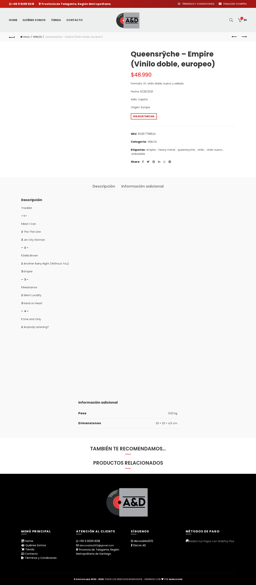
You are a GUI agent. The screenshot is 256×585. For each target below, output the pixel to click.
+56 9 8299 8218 (23, 4)
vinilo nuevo (214, 150)
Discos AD (139, 545)
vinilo (201, 150)
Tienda (56, 20)
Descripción (104, 186)
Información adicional (142, 186)
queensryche (186, 150)
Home (13, 20)
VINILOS (37, 37)
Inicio (26, 37)
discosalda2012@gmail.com (96, 545)
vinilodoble (138, 154)
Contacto (74, 20)
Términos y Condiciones (197, 4)
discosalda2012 (143, 541)
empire (151, 150)
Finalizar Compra (235, 4)
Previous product (234, 37)
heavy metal (166, 150)
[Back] (12, 37)
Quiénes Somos (34, 20)
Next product (244, 37)
